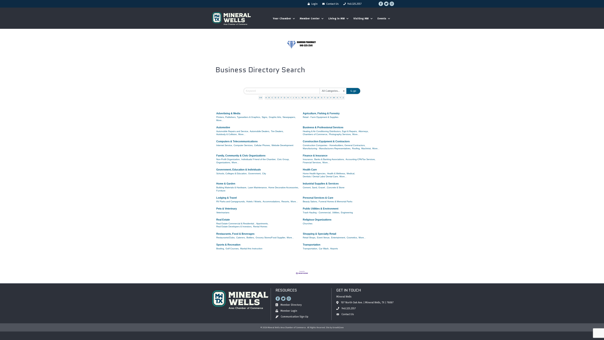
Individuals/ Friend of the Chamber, (258, 159)
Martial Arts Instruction (251, 248)
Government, (254, 173)
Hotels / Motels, (254, 201)
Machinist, (366, 148)
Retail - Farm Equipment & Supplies (320, 117)
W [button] (334, 98)
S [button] (321, 98)
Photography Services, (340, 134)
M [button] (302, 98)
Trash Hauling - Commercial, (317, 212)
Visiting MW (361, 18)
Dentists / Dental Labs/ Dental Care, (320, 176)
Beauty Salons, (310, 201)
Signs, (265, 117)
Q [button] (315, 98)
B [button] (269, 98)
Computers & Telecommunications (237, 141)
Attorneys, (363, 131)
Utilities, (336, 212)
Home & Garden (225, 183)
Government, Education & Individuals (238, 169)
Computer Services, (243, 145)
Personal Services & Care (318, 197)
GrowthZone (338, 327)
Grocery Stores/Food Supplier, (271, 237)
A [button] (266, 98)
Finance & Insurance (315, 155)
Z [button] (343, 98)
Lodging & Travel (226, 197)
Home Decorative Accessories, (283, 187)
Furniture (220, 191)
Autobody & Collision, (226, 134)
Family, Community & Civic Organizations (241, 155)
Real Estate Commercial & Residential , (235, 223)
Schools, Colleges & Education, (231, 173)
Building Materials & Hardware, (231, 187)
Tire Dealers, (277, 131)
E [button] (278, 98)
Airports (334, 248)
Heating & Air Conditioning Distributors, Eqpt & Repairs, (330, 131)
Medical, (351, 173)
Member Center (310, 18)
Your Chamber (282, 18)
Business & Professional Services (323, 127)
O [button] (309, 98)
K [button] (296, 98)
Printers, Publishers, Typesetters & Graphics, (238, 117)
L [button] (299, 98)
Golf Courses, (232, 248)
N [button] (305, 98)
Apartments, (262, 223)
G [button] (284, 98)
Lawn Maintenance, (257, 187)
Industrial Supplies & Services (321, 183)
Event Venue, (323, 237)
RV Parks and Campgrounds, (230, 201)
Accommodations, (271, 201)
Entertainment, (338, 237)
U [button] (327, 98)
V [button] (330, 98)
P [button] (312, 98)
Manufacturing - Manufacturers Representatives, (327, 148)
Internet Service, (224, 145)
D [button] (275, 98)
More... (219, 120)
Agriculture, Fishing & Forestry (321, 113)
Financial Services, (312, 162)
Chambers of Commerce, (315, 134)
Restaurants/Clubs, (225, 237)
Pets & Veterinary (226, 208)
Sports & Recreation (228, 244)
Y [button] (340, 98)
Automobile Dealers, (260, 131)
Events (382, 18)
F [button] (281, 98)
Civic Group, (283, 159)
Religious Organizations (317, 219)
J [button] (293, 98)
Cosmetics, (352, 237)
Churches (307, 223)
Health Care (310, 169)
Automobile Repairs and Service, (232, 131)
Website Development (282, 145)
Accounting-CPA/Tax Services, (360, 159)
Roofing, (356, 148)
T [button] (324, 98)
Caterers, (241, 237)
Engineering (347, 212)
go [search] (354, 91)
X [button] (337, 98)
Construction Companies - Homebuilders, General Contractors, (334, 145)
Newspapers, (289, 117)
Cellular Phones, (262, 145)
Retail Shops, (309, 237)
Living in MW (336, 18)
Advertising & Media (228, 113)
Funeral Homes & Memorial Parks (335, 201)
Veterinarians (222, 212)
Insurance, (308, 159)
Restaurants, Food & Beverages (235, 233)
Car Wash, (324, 248)
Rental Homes (260, 226)
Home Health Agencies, (314, 173)
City (264, 173)
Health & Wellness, (336, 173)
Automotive (223, 127)
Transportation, (310, 248)
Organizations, (223, 162)
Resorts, (285, 201)
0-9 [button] (260, 98)
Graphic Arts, (275, 117)
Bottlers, (250, 237)
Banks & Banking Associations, (329, 159)
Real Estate (223, 219)
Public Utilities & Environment (320, 208)
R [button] (318, 98)
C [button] (272, 98)
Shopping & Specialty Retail (319, 233)
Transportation (311, 244)
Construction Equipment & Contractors (326, 141)
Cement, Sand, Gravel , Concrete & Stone (323, 187)
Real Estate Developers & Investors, (234, 226)
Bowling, (220, 248)
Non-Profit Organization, (228, 159)
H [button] (288, 98)
